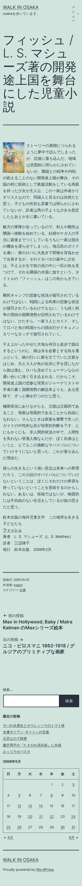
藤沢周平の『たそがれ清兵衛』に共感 (32, 745)
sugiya (18, 585)
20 (30, 817)
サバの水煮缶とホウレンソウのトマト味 (34, 726)
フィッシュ (12, 530)
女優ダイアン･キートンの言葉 (26, 732)
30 (62, 827)
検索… (8, 690)
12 (19, 806)
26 (19, 827)
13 (30, 806)
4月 (10, 837)
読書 (23, 590)
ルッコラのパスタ (16, 752)
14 (41, 806)
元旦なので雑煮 (15, 738)
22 (52, 817)
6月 (72, 837)
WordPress (45, 870)
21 (41, 817)
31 (73, 827)
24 (73, 817)
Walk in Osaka (21, 7)
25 (8, 827)
